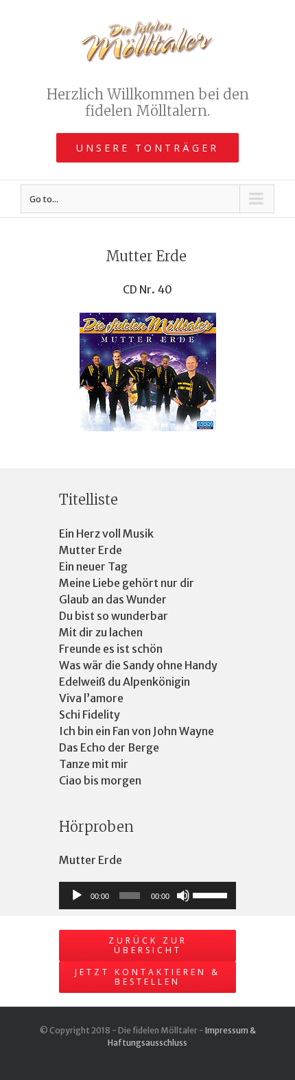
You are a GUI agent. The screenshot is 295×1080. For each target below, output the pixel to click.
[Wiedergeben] (77, 895)
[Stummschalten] (183, 895)
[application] (147, 895)
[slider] (211, 894)
